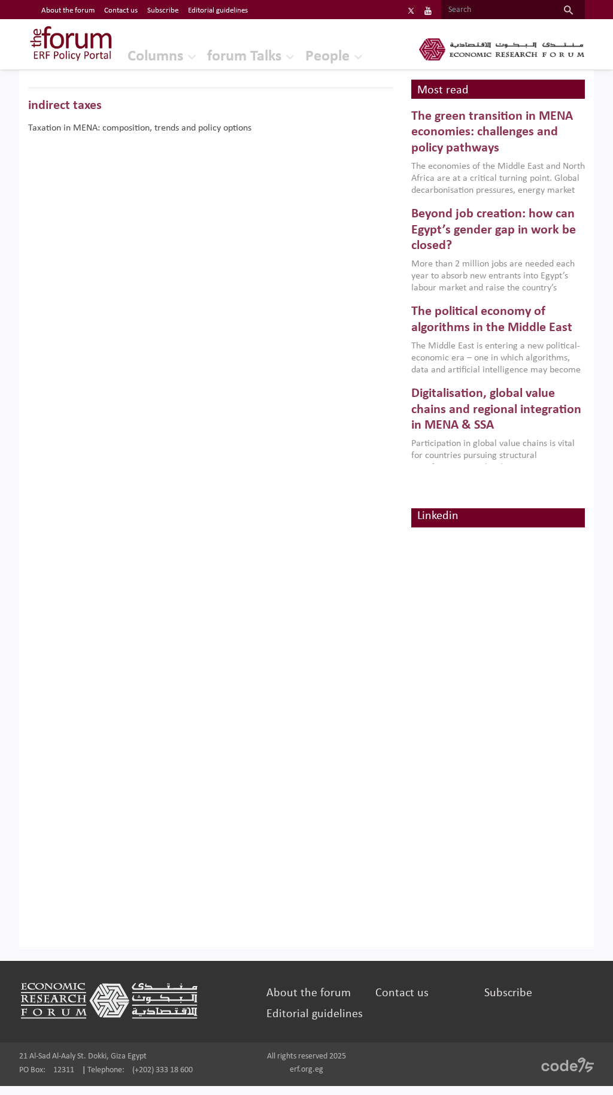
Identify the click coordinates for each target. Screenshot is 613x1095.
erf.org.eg (306, 1069)
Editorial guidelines (218, 10)
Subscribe (162, 10)
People (327, 56)
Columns (155, 56)
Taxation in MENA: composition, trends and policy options (139, 128)
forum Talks (244, 56)
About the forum (68, 10)
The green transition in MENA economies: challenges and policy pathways (492, 132)
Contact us (121, 10)
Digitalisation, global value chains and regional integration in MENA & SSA (496, 409)
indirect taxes (65, 106)
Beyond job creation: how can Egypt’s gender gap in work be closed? (493, 230)
